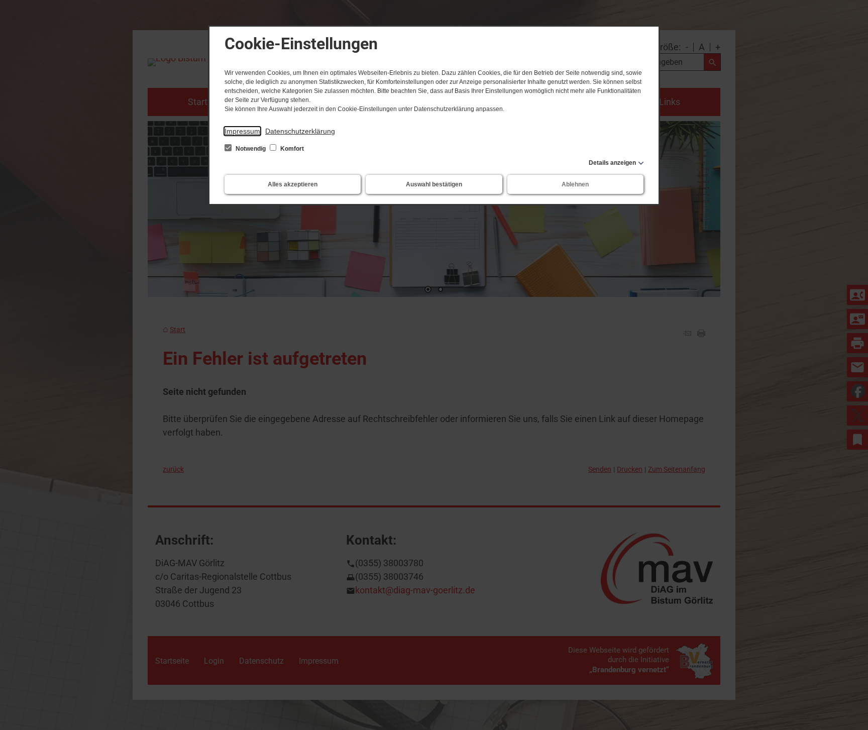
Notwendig (250, 148)
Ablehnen (575, 184)
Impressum (242, 131)
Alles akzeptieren (292, 184)
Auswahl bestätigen (434, 184)
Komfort (291, 148)
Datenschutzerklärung (300, 131)
